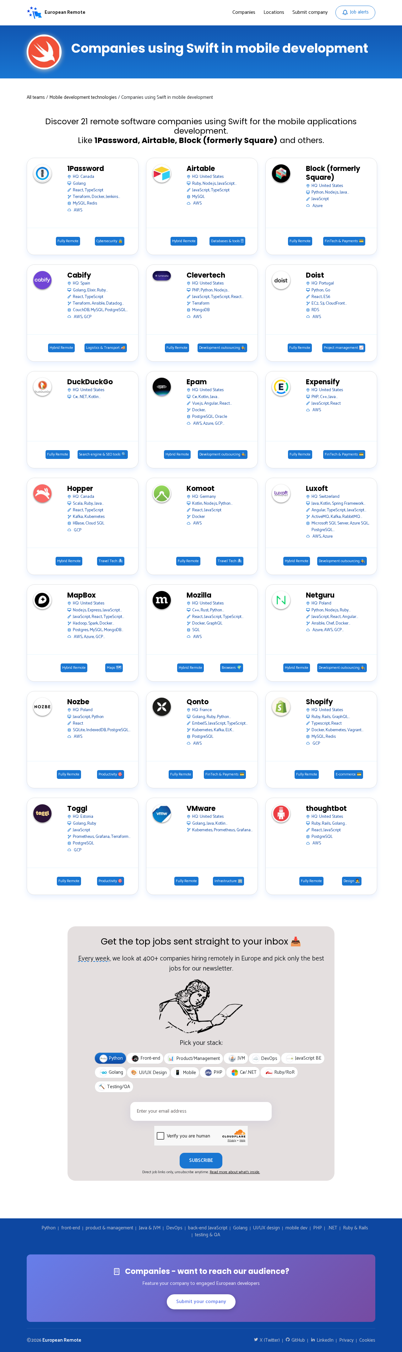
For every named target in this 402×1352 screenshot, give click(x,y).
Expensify (323, 382)
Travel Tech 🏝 (111, 561)
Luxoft (317, 488)
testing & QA (207, 1235)
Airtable (201, 168)
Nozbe (78, 702)
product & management (109, 1228)
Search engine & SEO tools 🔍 (102, 454)
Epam (197, 382)
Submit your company (201, 1301)
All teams (36, 97)
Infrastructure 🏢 (228, 881)
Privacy (346, 1340)
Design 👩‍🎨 (352, 881)
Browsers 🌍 (232, 668)
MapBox (81, 595)
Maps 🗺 (114, 668)
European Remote (61, 1340)
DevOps (174, 1228)
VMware (201, 808)
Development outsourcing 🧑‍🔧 (222, 348)
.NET (332, 1228)
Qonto (198, 702)
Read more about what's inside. (235, 1172)
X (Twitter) (269, 1340)
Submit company (310, 12)
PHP (317, 1228)
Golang (240, 1228)
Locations (273, 12)
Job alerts (359, 12)
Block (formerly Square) (333, 173)
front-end (70, 1228)
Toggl (77, 808)
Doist (315, 275)
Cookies (367, 1340)
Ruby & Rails (355, 1228)
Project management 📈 (344, 348)
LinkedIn (324, 1340)
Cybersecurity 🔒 (109, 241)
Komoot (201, 488)
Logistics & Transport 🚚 (105, 348)
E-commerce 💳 (348, 774)
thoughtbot (326, 808)
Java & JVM (149, 1228)
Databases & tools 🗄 (227, 241)
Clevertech (206, 275)
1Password (85, 168)
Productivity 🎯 (110, 774)
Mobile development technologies (83, 97)
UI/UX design (266, 1228)
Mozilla (199, 595)
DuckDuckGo (90, 382)
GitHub (297, 1340)
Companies (243, 12)
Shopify (319, 702)
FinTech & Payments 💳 (344, 241)
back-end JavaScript (207, 1228)
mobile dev (296, 1228)
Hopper (80, 488)
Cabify (79, 275)
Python (48, 1228)
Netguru (320, 595)
